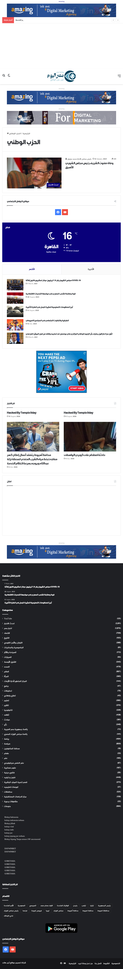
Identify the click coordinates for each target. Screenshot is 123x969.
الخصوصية (115, 963)
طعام (6, 753)
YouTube (8, 618)
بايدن (75, 905)
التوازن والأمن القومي (13, 643)
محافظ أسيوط (73, 910)
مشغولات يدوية (11, 801)
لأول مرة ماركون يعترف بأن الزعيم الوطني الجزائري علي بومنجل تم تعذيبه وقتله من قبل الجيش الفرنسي (69, 334)
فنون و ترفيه (9, 777)
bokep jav (8, 833)
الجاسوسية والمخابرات (14, 647)
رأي (5, 724)
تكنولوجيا (8, 710)
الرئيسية (72, 963)
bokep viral (9, 826)
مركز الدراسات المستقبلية (15, 797)
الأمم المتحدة (9, 905)
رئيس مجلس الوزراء (11, 910)
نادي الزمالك (8, 915)
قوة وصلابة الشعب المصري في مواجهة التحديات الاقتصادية (50, 294)
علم (5, 758)
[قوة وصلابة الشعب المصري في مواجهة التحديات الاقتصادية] (15, 298)
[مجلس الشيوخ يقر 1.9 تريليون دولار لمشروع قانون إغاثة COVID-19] (15, 284)
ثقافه (6, 715)
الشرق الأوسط (10, 662)
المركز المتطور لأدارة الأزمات (15, 681)
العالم (6, 671)
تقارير (6, 705)
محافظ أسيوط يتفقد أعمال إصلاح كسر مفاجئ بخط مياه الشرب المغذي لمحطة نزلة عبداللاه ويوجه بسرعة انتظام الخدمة (65, 20)
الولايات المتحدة (63, 905)
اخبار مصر (8, 628)
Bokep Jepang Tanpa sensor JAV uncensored (22, 839)
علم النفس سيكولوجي (14, 763)
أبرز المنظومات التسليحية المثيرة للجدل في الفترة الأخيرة (49, 307)
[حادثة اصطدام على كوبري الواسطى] (90, 436)
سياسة (7, 744)
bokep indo (9, 830)
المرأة (6, 676)
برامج (6, 686)
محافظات (8, 792)
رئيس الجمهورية (104, 905)
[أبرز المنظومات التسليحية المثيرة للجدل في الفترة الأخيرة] (15, 311)
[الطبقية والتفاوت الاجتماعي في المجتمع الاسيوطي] (15, 324)
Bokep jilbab (9, 823)
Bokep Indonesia (11, 817)
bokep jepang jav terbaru (14, 836)
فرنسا (25, 910)
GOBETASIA (9, 861)
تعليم (6, 700)
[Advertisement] (61, 46)
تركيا (92, 905)
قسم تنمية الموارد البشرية (15, 782)
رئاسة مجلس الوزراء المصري (15, 734)
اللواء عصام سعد (46, 905)
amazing (61, 1)
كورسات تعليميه (11, 787)
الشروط (106, 963)
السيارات (8, 657)
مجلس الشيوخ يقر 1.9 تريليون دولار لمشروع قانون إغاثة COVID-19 (53, 280)
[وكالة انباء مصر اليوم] (61, 76)
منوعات (7, 806)
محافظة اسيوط (103, 910)
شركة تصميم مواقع (18, 962)
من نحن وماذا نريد (85, 963)
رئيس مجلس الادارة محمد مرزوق (79, 159)
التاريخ (6, 638)
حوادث (7, 720)
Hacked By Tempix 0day (21, 413)
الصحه (7, 667)
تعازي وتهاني (10, 695)
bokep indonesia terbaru (14, 820)
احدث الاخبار (9, 623)
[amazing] (61, 11)
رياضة (6, 739)
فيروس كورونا (36, 910)
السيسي (32, 905)
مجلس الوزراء (58, 910)
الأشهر (32, 269)
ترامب (84, 905)
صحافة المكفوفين (12, 748)
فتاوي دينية (9, 772)
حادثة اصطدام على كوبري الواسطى (84, 455)
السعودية (21, 905)
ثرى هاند (6, 962)
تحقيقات (8, 691)
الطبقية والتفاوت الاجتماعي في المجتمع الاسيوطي (47, 320)
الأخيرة (91, 269)
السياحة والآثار (10, 652)
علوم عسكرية (10, 768)
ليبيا (47, 910)
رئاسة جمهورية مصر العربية (16, 729)
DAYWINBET (10, 848)
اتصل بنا (98, 963)
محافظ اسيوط (87, 910)
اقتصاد (7, 633)
